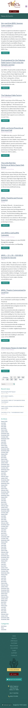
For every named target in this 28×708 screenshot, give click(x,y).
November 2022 (5, 479)
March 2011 (4, 605)
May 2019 (3, 531)
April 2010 (3, 612)
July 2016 (3, 576)
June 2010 (3, 609)
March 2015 (4, 595)
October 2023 (4, 467)
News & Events (14, 645)
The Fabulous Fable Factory (11, 95)
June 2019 (3, 529)
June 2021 (3, 500)
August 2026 (4, 421)
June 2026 (3, 424)
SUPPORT (14, 653)
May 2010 (3, 610)
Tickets (14, 650)
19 (11, 379)
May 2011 (3, 603)
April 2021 (3, 502)
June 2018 (3, 545)
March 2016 (4, 583)
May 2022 (3, 486)
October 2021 (4, 493)
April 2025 (3, 443)
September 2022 (5, 483)
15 (18, 377)
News (2, 627)
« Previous (5, 377)
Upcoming (3, 629)
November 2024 (5, 450)
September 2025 (5, 438)
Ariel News (4, 626)
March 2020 (4, 521)
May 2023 (3, 474)
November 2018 (5, 536)
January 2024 (4, 462)
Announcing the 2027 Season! (8, 391)
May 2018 (3, 547)
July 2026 (3, 423)
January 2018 (4, 554)
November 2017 (5, 557)
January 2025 (4, 447)
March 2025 (4, 445)
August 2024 (4, 454)
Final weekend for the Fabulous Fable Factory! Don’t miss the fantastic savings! (13, 62)
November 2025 (5, 435)
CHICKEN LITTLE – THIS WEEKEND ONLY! (12, 412)
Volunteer (14, 670)
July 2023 (3, 473)
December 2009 (5, 617)
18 (7, 379)
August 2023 (4, 471)
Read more (5, 52)
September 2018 (5, 540)
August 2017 (4, 560)
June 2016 (3, 578)
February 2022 (4, 490)
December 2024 (5, 449)
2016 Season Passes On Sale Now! (14, 348)
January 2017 (4, 567)
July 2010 (3, 607)
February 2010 (4, 614)
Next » (21, 379)
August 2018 (4, 541)
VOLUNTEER (14, 648)
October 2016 (4, 571)
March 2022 (4, 488)
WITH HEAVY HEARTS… (7, 396)
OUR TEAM (14, 643)
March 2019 (4, 535)
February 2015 (4, 597)
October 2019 (4, 526)
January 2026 (4, 431)
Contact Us (14, 655)
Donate (14, 11)
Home (14, 636)
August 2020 (4, 514)
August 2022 (4, 485)
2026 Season (14, 641)
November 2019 (5, 524)
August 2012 (4, 600)
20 (15, 379)
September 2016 (5, 572)
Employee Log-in (7, 704)
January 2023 (4, 478)
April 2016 (3, 581)
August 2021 (4, 497)
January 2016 (4, 586)
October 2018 (4, 538)
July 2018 (3, 543)
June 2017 (3, 564)
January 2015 (4, 598)
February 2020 (4, 523)
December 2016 (5, 569)
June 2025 (3, 442)
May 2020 (3, 519)
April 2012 (3, 602)
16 (23, 377)
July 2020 (3, 516)
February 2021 (4, 505)
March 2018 (4, 550)
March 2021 (4, 504)
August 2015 (4, 593)
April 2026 (3, 428)
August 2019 (4, 528)
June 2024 (3, 455)
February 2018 (4, 552)
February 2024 (4, 461)
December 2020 (5, 509)
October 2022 (4, 481)
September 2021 (5, 495)
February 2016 (4, 584)
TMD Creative (23, 704)
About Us (14, 638)
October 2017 (4, 559)
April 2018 (3, 548)
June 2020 (3, 517)
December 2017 (5, 555)
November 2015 (5, 590)
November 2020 (5, 510)
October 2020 (4, 512)
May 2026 (3, 426)
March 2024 (4, 459)
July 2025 (3, 440)
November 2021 (5, 492)
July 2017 (3, 562)
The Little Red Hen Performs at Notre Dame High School (12, 165)
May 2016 (3, 579)
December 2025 (5, 433)
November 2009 (5, 619)
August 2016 (4, 574)
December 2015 (5, 588)
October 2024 (4, 452)
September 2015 (5, 591)
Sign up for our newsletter (14, 679)
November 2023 (5, 466)
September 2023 (5, 469)
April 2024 (3, 457)
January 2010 (4, 615)
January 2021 (4, 507)
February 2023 (4, 476)
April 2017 (3, 566)
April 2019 (3, 533)
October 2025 (4, 436)
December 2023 (5, 464)
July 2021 (3, 498)
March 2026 (4, 430)
